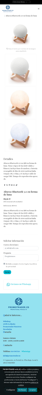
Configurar (10, 390)
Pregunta (7, 253)
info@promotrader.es (11, 356)
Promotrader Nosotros (12, 327)
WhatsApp (26, 351)
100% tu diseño (9, 324)
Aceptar (32, 390)
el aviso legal (23, 264)
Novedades (7, 329)
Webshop (7, 321)
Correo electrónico (11, 245)
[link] (8, 8)
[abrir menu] (38, 9)
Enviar (7, 272)
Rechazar (22, 390)
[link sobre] (21, 305)
